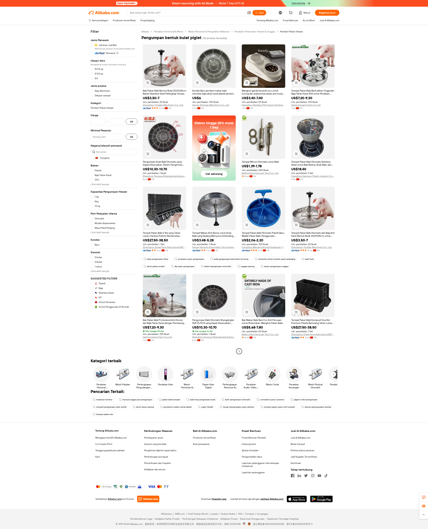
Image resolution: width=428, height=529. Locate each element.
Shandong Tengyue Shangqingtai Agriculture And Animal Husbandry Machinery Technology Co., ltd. (164, 176)
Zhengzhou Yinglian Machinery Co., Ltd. (163, 105)
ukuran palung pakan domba (318, 407)
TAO (240, 513)
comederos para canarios (272, 399)
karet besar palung (145, 407)
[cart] (291, 13)
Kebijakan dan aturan (155, 469)
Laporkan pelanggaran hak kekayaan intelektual (260, 464)
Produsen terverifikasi (204, 437)
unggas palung (247, 266)
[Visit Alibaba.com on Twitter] (306, 476)
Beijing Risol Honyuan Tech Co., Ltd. (260, 173)
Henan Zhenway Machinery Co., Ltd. (210, 105)
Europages (262, 513)
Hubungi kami (249, 444)
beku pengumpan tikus (157, 259)
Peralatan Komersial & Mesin (168, 31)
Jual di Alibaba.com (300, 437)
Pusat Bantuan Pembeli (254, 437)
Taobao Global (228, 513)
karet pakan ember (156, 266)
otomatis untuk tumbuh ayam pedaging (276, 259)
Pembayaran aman (153, 437)
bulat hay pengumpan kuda (202, 399)
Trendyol (249, 513)
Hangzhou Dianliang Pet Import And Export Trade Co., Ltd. (263, 105)
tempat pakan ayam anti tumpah (279, 407)
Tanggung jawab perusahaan (110, 450)
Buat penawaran (201, 444)
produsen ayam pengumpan (191, 259)
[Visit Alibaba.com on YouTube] (319, 476)
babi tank (309, 259)
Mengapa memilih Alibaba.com (111, 437)
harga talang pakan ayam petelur (238, 407)
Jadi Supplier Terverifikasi (304, 456)
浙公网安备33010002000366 (268, 524)
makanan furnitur (104, 399)
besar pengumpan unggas (276, 266)
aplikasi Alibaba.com (271, 499)
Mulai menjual (298, 444)
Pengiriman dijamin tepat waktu (160, 450)
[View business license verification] (244, 524)
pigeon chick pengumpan (305, 399)
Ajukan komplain (250, 450)
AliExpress (166, 513)
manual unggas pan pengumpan (137, 399)
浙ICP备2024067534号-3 (299, 524)
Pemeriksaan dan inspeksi (157, 463)
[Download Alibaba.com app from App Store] (297, 499)
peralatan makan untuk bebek (178, 407)
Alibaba (145, 31)
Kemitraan (296, 463)
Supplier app (219, 499)
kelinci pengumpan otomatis (217, 266)
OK (131, 121)
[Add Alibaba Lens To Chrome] (148, 499)
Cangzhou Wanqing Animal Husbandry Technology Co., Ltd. (263, 247)
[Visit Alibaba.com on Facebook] (293, 476)
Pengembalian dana (252, 456)
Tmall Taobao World (198, 513)
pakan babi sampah (171, 399)
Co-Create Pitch (103, 444)
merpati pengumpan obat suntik (111, 407)
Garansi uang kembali (155, 444)
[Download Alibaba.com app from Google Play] (321, 499)
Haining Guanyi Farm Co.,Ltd (305, 105)
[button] (249, 13)
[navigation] (114, 192)
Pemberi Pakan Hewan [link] (291, 31)
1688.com (180, 513)
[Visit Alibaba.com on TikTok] (326, 476)
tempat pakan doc (104, 414)
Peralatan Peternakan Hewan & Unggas (255, 31)
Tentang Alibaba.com (107, 430)
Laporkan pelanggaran (253, 472)
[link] (423, 497)
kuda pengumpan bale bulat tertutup (231, 259)
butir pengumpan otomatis (237, 399)
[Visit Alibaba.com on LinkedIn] (299, 476)
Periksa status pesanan (302, 450)
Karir (97, 456)
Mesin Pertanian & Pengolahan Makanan (209, 31)
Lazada (214, 513)
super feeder (207, 407)
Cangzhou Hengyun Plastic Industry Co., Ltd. (313, 176)
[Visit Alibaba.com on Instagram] (313, 476)
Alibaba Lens (115, 499)
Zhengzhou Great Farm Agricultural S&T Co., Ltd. (164, 247)
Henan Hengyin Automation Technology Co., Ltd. (214, 247)
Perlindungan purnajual (156, 456)
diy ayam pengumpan (185, 266)
